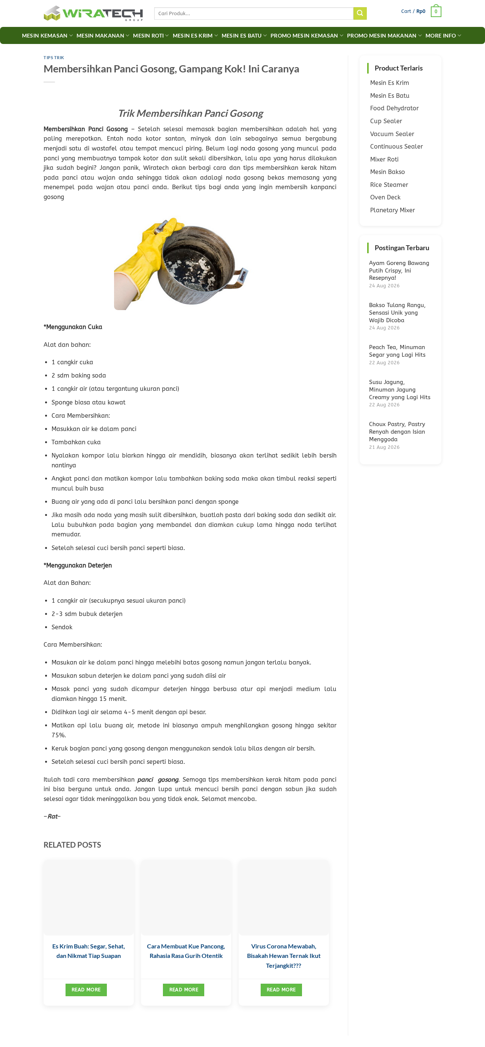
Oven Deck (385, 197)
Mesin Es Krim (193, 35)
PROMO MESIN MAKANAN (381, 35)
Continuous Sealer (396, 146)
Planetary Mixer (392, 210)
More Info (441, 35)
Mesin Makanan (100, 35)
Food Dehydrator (394, 108)
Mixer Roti (384, 159)
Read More (86, 989)
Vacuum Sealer (392, 134)
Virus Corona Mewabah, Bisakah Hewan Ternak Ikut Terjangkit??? (284, 955)
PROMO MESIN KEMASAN (304, 35)
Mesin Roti (148, 35)
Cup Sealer (386, 121)
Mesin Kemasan (45, 35)
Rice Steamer (389, 184)
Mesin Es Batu (242, 35)
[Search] (360, 13)
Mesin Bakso (387, 172)
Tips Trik (54, 57)
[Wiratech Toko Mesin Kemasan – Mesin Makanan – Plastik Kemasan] (93, 13)
